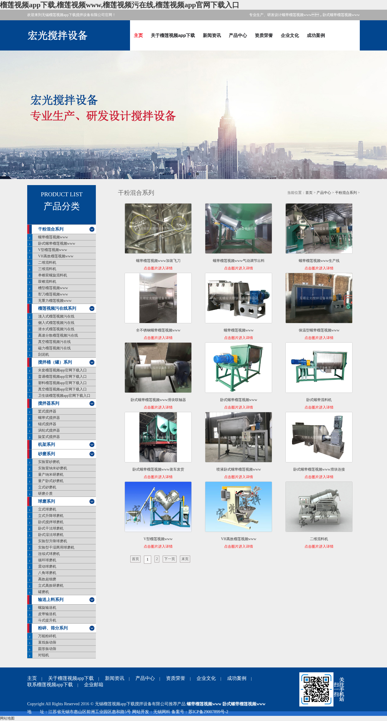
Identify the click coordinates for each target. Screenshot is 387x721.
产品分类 (62, 206)
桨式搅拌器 (47, 411)
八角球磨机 (47, 573)
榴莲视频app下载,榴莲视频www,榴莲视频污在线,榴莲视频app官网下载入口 (119, 5)
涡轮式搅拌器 (49, 430)
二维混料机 (47, 262)
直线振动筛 (47, 642)
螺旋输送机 (47, 607)
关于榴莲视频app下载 (173, 35)
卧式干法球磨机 (50, 528)
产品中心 (238, 35)
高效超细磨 (47, 579)
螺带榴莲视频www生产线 (319, 261)
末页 (185, 559)
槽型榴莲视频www (53, 288)
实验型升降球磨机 (52, 541)
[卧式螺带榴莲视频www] (238, 368)
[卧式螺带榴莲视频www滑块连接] (319, 438)
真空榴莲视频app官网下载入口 (62, 389)
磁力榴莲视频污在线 (54, 348)
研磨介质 (45, 493)
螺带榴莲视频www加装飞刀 (158, 261)
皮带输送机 (47, 614)
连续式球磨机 (49, 554)
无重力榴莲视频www (55, 301)
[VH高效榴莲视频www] (238, 507)
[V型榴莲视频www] (158, 507)
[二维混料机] (319, 507)
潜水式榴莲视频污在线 (56, 329)
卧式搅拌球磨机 (50, 522)
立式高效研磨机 (50, 585)
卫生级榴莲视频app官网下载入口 (64, 395)
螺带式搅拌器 (49, 418)
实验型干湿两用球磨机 (56, 547)
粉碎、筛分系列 (53, 628)
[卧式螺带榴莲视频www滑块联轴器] (158, 368)
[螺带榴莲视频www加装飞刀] (158, 229)
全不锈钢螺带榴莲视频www (158, 330)
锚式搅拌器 (47, 424)
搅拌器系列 (48, 403)
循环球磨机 (47, 560)
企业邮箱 (93, 684)
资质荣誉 (264, 35)
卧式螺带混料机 (319, 400)
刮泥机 (43, 354)
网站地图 (7, 718)
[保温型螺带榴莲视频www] (319, 299)
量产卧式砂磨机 (50, 481)
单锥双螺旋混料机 (52, 275)
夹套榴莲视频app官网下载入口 (62, 370)
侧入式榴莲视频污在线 (56, 323)
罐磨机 (43, 592)
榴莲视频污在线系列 (57, 308)
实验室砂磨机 (49, 462)
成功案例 (316, 35)
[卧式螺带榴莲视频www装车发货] (158, 438)
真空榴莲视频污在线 (54, 342)
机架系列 (46, 444)
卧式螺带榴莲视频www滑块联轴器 (158, 400)
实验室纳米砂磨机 (52, 468)
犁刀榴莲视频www (53, 294)
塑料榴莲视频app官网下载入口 (62, 383)
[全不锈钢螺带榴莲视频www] (158, 299)
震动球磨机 (47, 566)
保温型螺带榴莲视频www (319, 330)
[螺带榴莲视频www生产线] (319, 229)
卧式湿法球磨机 (50, 535)
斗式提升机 (47, 620)
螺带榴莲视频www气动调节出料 (239, 261)
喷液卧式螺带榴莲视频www (238, 469)
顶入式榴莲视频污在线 (56, 316)
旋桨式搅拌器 (49, 437)
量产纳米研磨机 (50, 474)
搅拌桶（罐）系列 (55, 362)
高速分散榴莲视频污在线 (58, 335)
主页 (138, 35)
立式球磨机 (47, 509)
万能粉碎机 (47, 636)
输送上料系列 (50, 599)
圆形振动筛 (47, 649)
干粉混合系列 (50, 229)
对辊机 (43, 655)
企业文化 (290, 35)
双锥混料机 (47, 281)
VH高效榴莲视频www (55, 256)
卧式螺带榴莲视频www (56, 243)
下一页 (169, 559)
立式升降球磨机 (50, 516)
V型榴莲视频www (52, 250)
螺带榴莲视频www (53, 237)
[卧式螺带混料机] (319, 368)
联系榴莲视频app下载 (50, 684)
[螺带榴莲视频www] (238, 299)
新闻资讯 (212, 35)
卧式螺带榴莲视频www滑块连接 (319, 469)
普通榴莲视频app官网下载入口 (62, 376)
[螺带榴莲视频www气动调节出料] (238, 229)
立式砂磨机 (47, 487)
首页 (309, 193)
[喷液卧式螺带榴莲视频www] (238, 438)
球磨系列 (46, 501)
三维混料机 (47, 269)
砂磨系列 (46, 454)
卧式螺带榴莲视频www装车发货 (158, 469)
